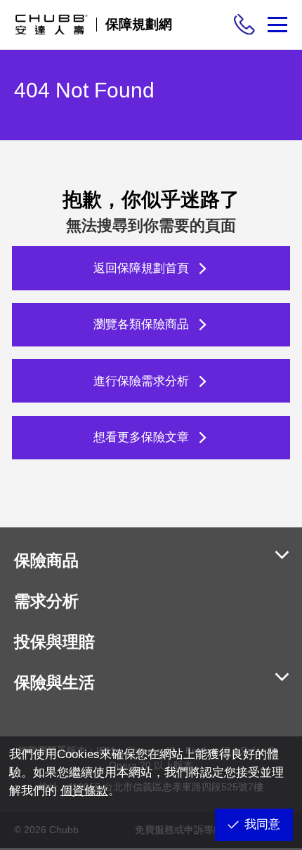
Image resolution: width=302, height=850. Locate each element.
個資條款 (84, 790)
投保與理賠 (54, 642)
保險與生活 (54, 682)
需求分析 (46, 601)
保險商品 (46, 560)
